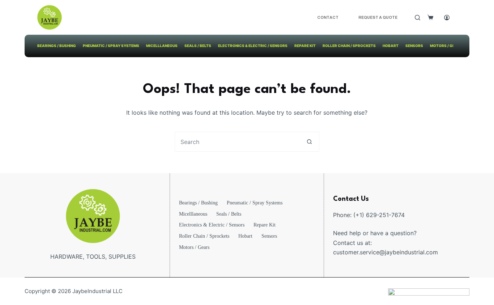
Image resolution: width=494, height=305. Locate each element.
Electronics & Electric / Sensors (253, 45)
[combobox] (237, 142)
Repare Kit (305, 45)
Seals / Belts (197, 45)
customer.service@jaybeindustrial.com (385, 252)
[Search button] (309, 141)
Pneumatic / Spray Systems (111, 45)
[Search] (417, 17)
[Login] (447, 17)
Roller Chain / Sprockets (349, 45)
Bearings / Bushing (56, 45)
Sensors (414, 45)
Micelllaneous (162, 45)
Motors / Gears (446, 45)
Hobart (391, 45)
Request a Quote (377, 17)
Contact (327, 17)
